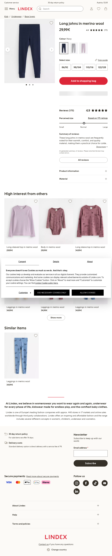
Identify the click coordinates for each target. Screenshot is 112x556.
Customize (23, 292)
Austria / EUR (102, 3)
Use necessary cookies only (51, 292)
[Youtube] (105, 483)
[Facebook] (86, 483)
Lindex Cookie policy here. (46, 283)
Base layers (30, 16)
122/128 (102, 67)
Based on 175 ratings (98, 118)
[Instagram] (77, 483)
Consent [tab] (22, 261)
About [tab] (90, 261)
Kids (6, 16)
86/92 (65, 67)
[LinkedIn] (77, 491)
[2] (29, 84)
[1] (26, 84)
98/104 (77, 67)
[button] (29, 51)
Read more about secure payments (42, 476)
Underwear (16, 16)
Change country (59, 549)
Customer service (11, 3)
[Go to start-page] (25, 8)
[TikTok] (95, 483)
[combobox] (60, 8)
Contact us (44, 544)
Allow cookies (87, 292)
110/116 (89, 67)
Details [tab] (56, 261)
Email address (81, 448)
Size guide (103, 60)
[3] (33, 84)
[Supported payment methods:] (38, 482)
